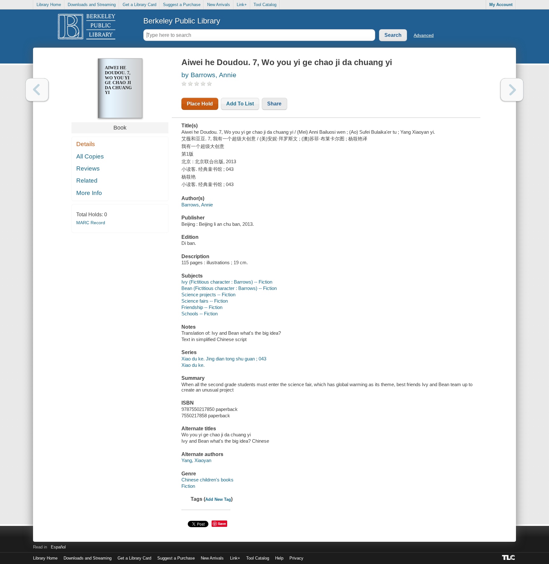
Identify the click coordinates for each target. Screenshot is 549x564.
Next (512, 89)
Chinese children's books (207, 479)
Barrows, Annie (197, 204)
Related (87, 180)
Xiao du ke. (193, 365)
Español (58, 547)
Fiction (188, 486)
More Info (89, 193)
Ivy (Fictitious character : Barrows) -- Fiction (226, 282)
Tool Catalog (265, 4)
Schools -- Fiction (199, 313)
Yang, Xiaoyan (196, 460)
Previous (37, 89)
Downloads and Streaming (92, 4)
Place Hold (200, 103)
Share (274, 103)
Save (222, 523)
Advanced (424, 35)
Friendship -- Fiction (201, 307)
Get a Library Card (139, 4)
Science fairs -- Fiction (204, 301)
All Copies (90, 156)
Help (279, 558)
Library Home (49, 4)
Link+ (242, 4)
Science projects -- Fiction (208, 294)
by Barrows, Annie (208, 74)
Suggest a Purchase (181, 4)
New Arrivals (218, 4)
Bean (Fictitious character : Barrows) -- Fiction (229, 288)
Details (85, 144)
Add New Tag (218, 499)
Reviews (88, 168)
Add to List (240, 103)
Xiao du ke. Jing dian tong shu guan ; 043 (223, 358)
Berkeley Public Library (181, 21)
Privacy (296, 558)
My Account (500, 4)
